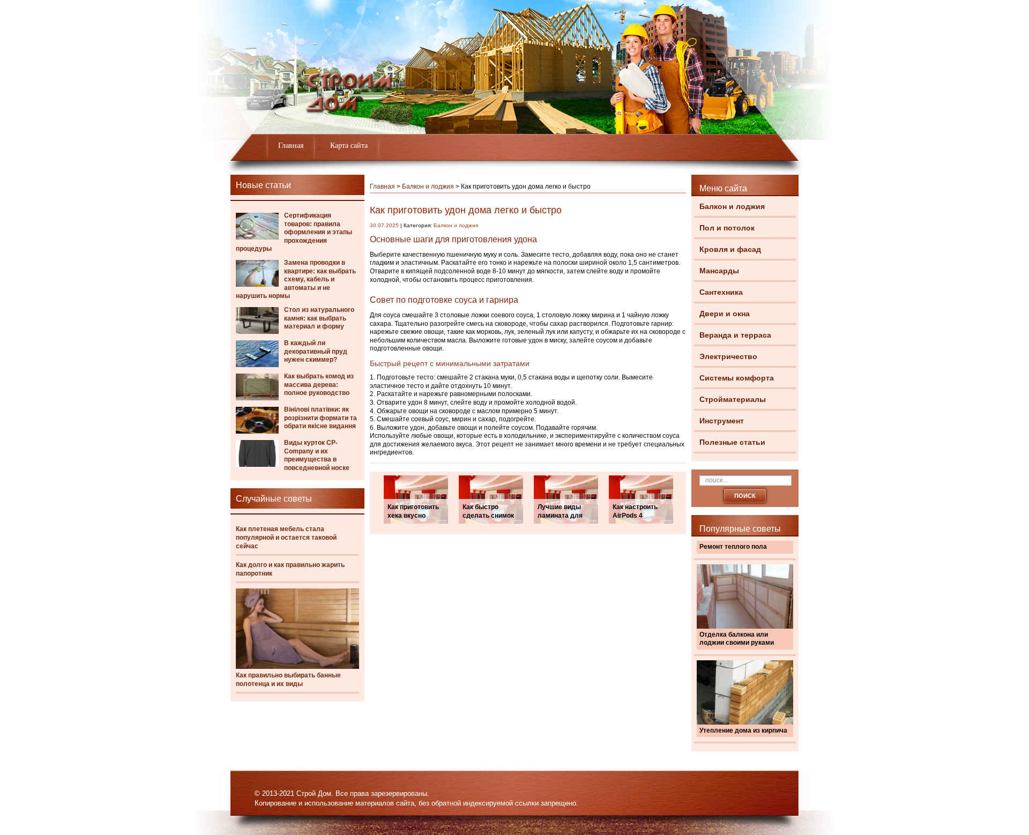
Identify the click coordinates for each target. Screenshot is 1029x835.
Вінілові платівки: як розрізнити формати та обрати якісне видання (320, 418)
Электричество (728, 356)
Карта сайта (349, 145)
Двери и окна (724, 313)
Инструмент (721, 420)
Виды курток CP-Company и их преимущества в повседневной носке (316, 455)
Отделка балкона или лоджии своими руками (736, 639)
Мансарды (719, 270)
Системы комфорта (736, 378)
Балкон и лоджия (732, 206)
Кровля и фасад (730, 249)
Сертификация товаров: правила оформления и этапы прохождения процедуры (294, 232)
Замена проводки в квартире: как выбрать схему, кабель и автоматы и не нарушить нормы (296, 279)
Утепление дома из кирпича (743, 730)
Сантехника (721, 292)
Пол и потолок (727, 227)
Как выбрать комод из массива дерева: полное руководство (319, 384)
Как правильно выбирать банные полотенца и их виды (288, 680)
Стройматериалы (732, 399)
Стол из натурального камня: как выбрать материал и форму (319, 318)
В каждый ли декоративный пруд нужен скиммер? (315, 351)
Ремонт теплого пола (733, 546)
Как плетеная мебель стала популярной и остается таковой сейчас (286, 537)
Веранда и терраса (735, 335)
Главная (290, 145)
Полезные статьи (732, 442)
